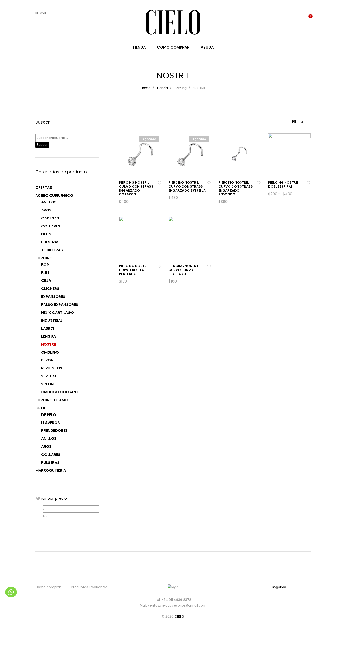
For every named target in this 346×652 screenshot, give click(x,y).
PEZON (47, 360)
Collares (50, 226)
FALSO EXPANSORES (59, 304)
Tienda (139, 47)
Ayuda (207, 47)
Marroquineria (50, 470)
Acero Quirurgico (54, 195)
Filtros (299, 122)
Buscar (42, 144)
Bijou (41, 408)
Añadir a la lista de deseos (159, 183)
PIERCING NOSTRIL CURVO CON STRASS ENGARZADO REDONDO (235, 188)
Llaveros (50, 422)
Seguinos (279, 587)
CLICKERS (50, 288)
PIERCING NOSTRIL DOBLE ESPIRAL (283, 184)
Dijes (46, 234)
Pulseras (50, 242)
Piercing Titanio (51, 400)
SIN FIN (47, 384)
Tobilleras (52, 250)
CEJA (46, 280)
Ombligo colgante (60, 392)
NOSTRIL (49, 344)
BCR (45, 264)
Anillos (48, 202)
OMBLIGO (50, 352)
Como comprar (173, 47)
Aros (46, 210)
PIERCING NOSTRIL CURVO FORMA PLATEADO (184, 269)
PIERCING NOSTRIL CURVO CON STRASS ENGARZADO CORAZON (136, 188)
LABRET (48, 328)
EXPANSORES (53, 296)
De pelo (48, 414)
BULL (45, 272)
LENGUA (48, 336)
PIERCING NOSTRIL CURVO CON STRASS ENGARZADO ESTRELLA (187, 186)
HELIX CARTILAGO (57, 312)
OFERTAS (43, 187)
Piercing (43, 258)
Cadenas (50, 218)
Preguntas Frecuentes (89, 587)
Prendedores (54, 430)
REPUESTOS (51, 368)
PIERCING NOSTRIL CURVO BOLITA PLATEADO (134, 269)
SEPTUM (48, 376)
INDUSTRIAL (52, 320)
